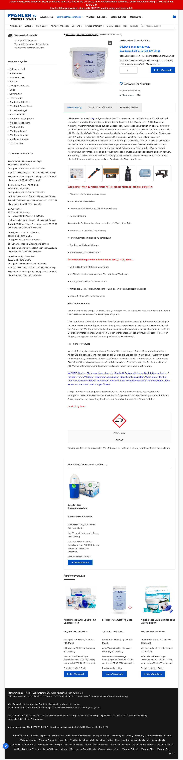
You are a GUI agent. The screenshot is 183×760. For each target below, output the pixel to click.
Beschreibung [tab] (74, 107)
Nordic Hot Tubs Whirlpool (23, 744)
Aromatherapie (17, 77)
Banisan (14, 81)
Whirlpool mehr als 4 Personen (69, 744)
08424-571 (77, 693)
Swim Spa (40, 26)
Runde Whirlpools (165, 744)
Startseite (70, 34)
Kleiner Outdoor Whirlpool (143, 744)
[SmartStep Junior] (110, 173)
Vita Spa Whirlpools (156, 740)
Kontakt (134, 26)
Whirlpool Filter (163, 749)
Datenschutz (58, 735)
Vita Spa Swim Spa (79, 740)
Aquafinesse (16, 73)
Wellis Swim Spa (97, 740)
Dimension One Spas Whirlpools (130, 740)
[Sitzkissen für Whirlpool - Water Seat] (145, 173)
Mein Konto (135, 17)
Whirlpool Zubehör (95, 17)
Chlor (12, 89)
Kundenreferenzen (19, 139)
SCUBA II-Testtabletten (21, 106)
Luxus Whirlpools (51, 749)
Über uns (76, 26)
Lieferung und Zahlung (122, 735)
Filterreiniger (16, 98)
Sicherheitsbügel (18, 110)
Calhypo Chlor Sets (19, 85)
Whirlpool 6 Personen (120, 744)
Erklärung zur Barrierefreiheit (148, 735)
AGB (68, 735)
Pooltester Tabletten (20, 102)
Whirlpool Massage (69, 749)
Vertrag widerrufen (101, 735)
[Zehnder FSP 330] (128, 173)
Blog (125, 26)
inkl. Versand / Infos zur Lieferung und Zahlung (28, 244)
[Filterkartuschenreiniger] (93, 173)
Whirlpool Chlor (148, 749)
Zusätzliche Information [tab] (101, 107)
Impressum (45, 735)
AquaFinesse (46, 17)
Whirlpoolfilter (17, 127)
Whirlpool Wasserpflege (69, 17)
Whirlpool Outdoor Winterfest (27, 749)
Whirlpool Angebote (59, 26)
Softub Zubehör (118, 17)
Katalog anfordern (93, 26)
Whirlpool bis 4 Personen (96, 744)
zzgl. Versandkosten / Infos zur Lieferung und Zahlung (147, 55)
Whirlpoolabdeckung (20, 122)
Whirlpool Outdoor (28, 740)
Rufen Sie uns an (21, 735)
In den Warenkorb (163, 70)
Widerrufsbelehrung (81, 735)
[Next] (165, 173)
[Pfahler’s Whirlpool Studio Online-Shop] (22, 17)
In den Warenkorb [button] (80, 562)
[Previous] (74, 173)
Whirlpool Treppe (18, 131)
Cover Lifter (16, 93)
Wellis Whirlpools (45, 744)
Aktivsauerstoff (17, 69)
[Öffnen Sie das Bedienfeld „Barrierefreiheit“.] (6, 746)
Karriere (167, 735)
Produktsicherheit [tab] (129, 107)
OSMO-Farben (114, 26)
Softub (28, 26)
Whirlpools (15, 26)
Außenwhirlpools (88, 749)
